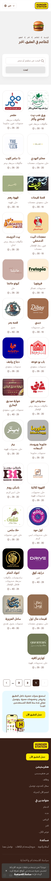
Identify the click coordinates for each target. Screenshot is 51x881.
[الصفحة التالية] (6, 682)
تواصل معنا (7, 847)
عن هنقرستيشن (42, 773)
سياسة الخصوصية (22, 874)
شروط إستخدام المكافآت (25, 847)
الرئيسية (46, 37)
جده (47, 813)
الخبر (28, 37)
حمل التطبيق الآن (34, 715)
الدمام (46, 807)
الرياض (46, 819)
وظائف (46, 780)
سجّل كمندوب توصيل (39, 786)
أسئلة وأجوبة (43, 847)
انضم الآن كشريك (41, 792)
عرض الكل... (43, 832)
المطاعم (36, 37)
